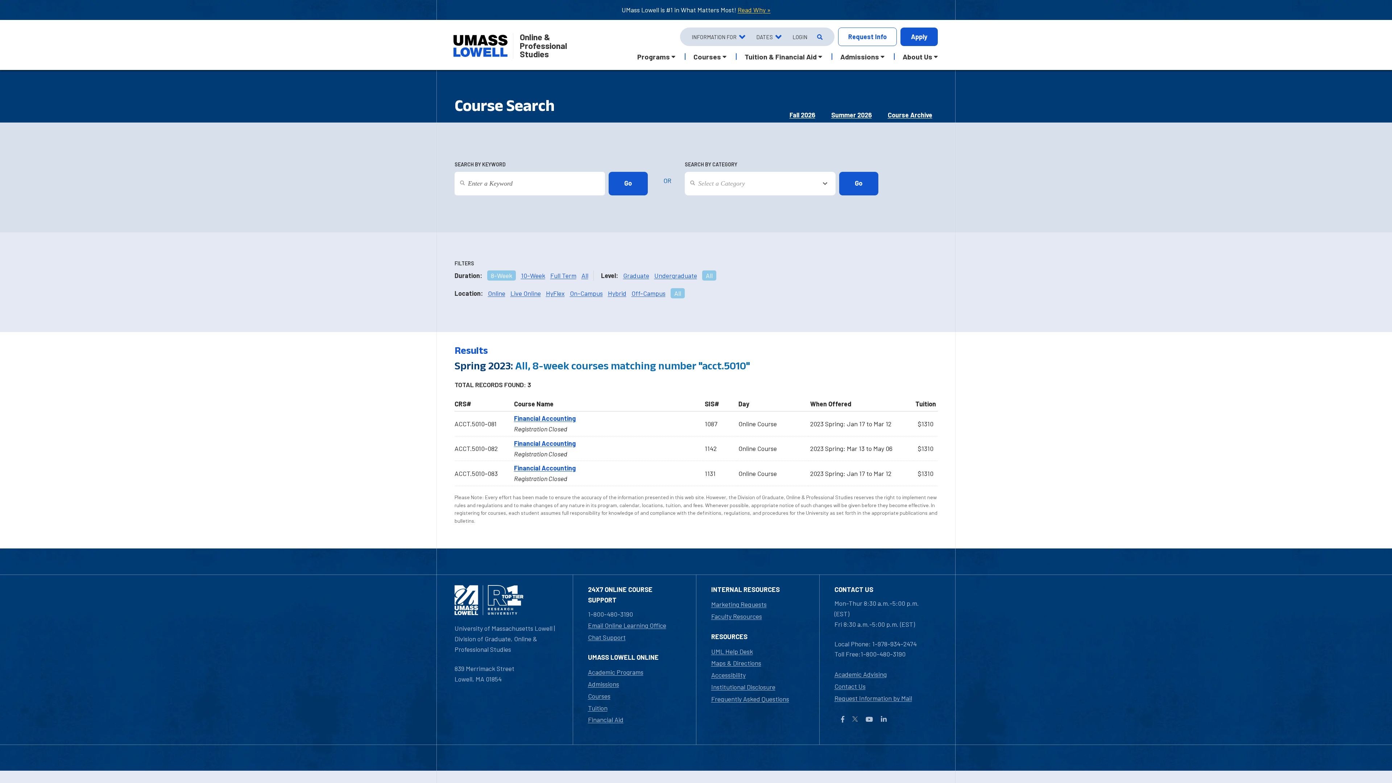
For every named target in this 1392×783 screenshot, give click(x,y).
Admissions (603, 684)
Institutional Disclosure (743, 687)
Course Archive (910, 115)
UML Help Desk (732, 651)
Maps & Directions (736, 663)
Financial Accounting (545, 418)
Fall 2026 (802, 115)
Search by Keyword (480, 164)
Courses (599, 696)
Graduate (636, 275)
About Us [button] (917, 56)
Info (867, 37)
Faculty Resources (736, 616)
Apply (919, 37)
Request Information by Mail (873, 698)
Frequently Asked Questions (750, 699)
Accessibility (728, 675)
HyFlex (555, 293)
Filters (464, 263)
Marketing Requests (739, 604)
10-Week (533, 275)
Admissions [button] (859, 56)
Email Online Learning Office (627, 625)
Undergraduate (675, 275)
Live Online (525, 293)
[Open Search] (819, 37)
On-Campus (586, 293)
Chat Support (607, 637)
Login (799, 37)
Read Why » (754, 10)
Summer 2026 (851, 115)
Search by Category (711, 164)
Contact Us (850, 686)
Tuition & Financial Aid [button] (781, 56)
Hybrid (617, 293)
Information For (714, 37)
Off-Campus (648, 293)
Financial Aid (606, 720)
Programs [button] (653, 56)
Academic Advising (860, 674)
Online (496, 293)
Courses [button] (707, 56)
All (584, 275)
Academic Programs (615, 672)
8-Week (501, 275)
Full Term (563, 275)
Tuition (598, 708)
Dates (764, 37)
